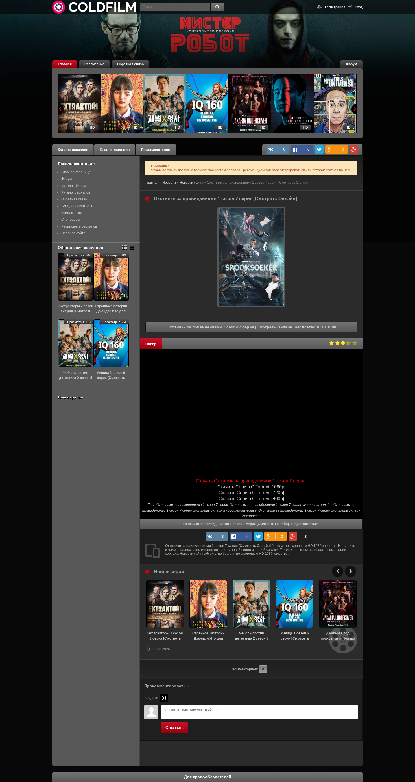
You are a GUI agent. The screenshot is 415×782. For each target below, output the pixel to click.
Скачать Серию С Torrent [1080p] (251, 486)
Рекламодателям (156, 150)
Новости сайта (191, 183)
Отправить (174, 727)
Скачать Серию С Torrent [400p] (251, 498)
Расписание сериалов (79, 226)
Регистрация (335, 7)
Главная (65, 64)
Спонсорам (70, 220)
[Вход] (164, 698)
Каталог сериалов (73, 150)
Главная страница (76, 172)
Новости (169, 183)
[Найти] (217, 7)
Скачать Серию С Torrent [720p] (251, 492)
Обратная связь (130, 64)
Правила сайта (73, 233)
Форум (351, 64)
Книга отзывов (72, 213)
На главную (94, 7)
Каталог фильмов (115, 150)
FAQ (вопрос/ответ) (76, 206)
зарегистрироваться (288, 170)
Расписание (94, 64)
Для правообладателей (207, 777)
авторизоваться (325, 170)
